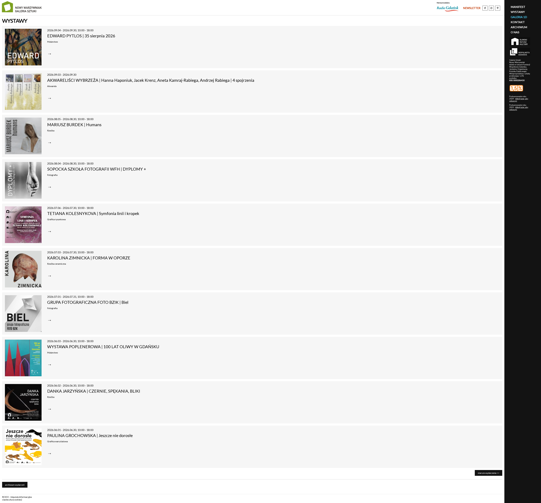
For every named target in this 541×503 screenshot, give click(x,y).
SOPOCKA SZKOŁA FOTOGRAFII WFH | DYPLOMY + (96, 168)
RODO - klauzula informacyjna (17, 497)
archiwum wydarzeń (15, 484)
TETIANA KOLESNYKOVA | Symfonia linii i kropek (93, 213)
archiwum (519, 27)
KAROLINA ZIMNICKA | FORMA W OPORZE (88, 257)
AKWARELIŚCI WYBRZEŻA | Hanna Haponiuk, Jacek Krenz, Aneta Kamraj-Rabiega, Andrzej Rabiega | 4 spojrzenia (150, 80)
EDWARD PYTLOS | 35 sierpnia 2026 (81, 35)
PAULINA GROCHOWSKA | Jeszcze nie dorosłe (90, 435)
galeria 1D (519, 17)
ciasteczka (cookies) (12, 499)
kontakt (518, 22)
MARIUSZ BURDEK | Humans (74, 124)
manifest (518, 6)
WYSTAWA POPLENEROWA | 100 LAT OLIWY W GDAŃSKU (103, 346)
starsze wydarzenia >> (488, 473)
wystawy (518, 12)
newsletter (471, 8)
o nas (515, 32)
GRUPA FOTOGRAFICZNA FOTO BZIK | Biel (87, 302)
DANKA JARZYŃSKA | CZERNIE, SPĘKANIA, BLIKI (93, 391)
